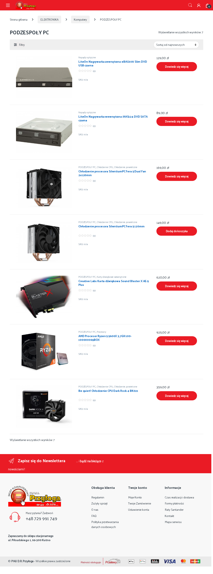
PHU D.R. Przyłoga (22, 561)
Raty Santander (174, 509)
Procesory (101, 332)
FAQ (94, 515)
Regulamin (97, 497)
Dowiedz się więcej (176, 66)
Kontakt (169, 515)
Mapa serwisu (173, 521)
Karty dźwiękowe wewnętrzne (111, 277)
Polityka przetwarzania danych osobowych (105, 524)
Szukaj (190, 5)
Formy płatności (174, 503)
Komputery (80, 19)
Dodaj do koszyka (177, 231)
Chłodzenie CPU (105, 167)
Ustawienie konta (138, 509)
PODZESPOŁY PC (87, 167)
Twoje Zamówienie (139, 503)
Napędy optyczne (87, 57)
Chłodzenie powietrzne (125, 167)
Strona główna (18, 19)
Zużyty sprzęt (99, 503)
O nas (94, 509)
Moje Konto (135, 497)
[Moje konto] (199, 5)
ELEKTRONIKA (49, 19)
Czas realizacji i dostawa (179, 497)
